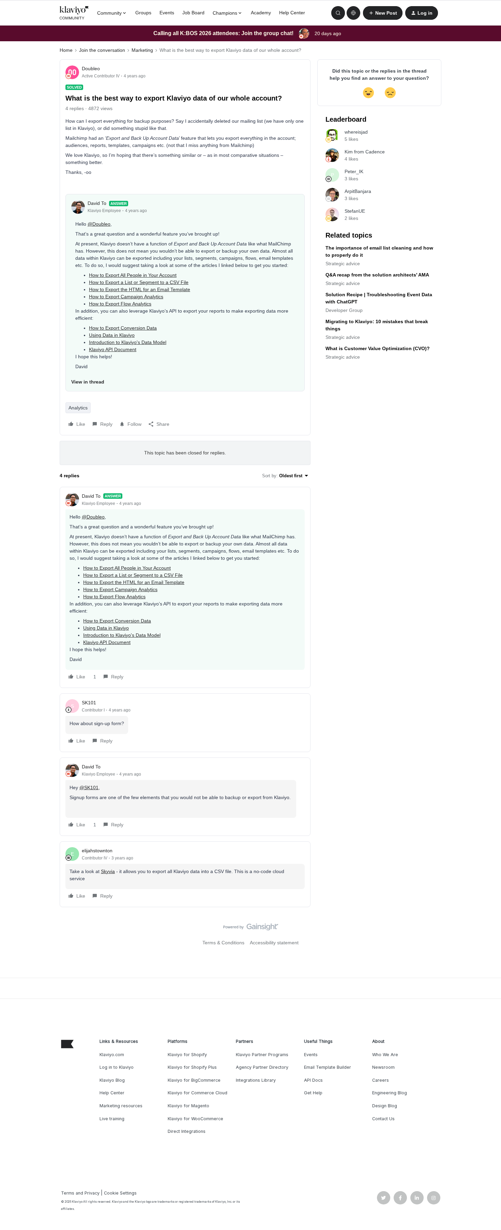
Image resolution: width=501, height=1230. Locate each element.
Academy (261, 12)
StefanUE (355, 211)
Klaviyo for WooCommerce (195, 1118)
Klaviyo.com (112, 1054)
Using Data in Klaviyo (112, 335)
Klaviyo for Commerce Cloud (197, 1092)
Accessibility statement (274, 942)
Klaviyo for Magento (188, 1105)
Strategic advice (342, 263)
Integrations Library (256, 1080)
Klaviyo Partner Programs (262, 1054)
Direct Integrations (187, 1131)
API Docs (313, 1080)
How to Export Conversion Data (123, 328)
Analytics (78, 407)
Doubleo (91, 68)
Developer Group (344, 310)
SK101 (89, 702)
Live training (112, 1118)
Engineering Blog (389, 1092)
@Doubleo (99, 224)
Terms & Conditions (223, 942)
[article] (185, 587)
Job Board (193, 12)
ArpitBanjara (358, 191)
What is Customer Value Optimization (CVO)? (377, 348)
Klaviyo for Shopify (187, 1054)
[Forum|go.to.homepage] (74, 13)
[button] (383, 13)
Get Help (313, 1092)
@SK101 (88, 787)
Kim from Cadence (365, 151)
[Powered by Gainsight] (250, 929)
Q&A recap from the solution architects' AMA (377, 275)
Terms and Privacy (80, 1193)
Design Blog (384, 1105)
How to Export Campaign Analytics (126, 296)
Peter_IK (354, 171)
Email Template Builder (327, 1067)
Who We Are (385, 1054)
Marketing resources (121, 1105)
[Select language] (353, 13)
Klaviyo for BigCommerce (194, 1080)
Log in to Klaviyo (117, 1067)
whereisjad (356, 132)
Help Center (292, 12)
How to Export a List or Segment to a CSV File (138, 282)
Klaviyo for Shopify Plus (192, 1067)
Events (167, 12)
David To (97, 203)
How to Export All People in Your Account (133, 275)
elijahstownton (97, 850)
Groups (143, 12)
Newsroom (383, 1067)
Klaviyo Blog (112, 1080)
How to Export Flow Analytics (120, 303)
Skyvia (108, 871)
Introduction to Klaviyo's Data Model (127, 342)
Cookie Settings (120, 1193)
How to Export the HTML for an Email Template (139, 289)
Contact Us (383, 1118)
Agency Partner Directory (262, 1067)
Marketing (142, 50)
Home (66, 50)
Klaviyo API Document (112, 349)
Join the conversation (102, 50)
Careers (380, 1080)
